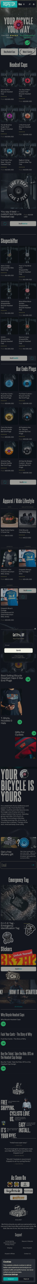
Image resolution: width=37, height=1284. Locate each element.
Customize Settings (10, 1274)
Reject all (26, 1279)
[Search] (30, 4)
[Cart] (34, 4)
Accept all (11, 1279)
